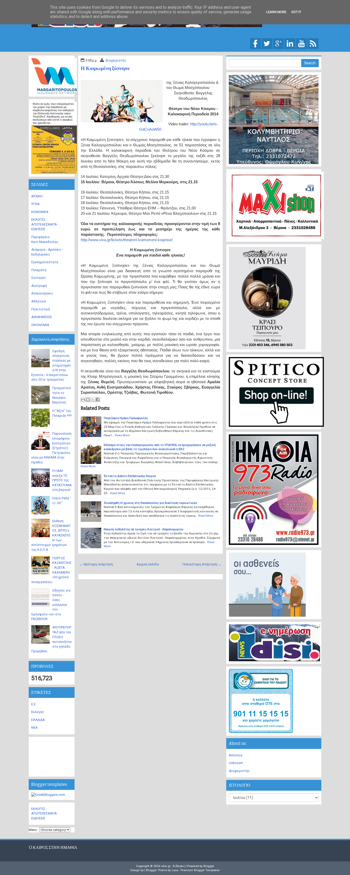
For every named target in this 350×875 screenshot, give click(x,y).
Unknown (236, 763)
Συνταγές (38, 278)
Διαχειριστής (115, 60)
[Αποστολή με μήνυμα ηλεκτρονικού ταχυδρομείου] (83, 399)
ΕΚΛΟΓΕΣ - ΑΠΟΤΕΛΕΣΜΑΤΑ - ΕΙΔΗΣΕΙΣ (45, 224)
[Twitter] (267, 43)
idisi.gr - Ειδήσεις (173, 866)
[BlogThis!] (87, 399)
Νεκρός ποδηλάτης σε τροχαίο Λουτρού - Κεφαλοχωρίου (143, 529)
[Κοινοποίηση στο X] (92, 399)
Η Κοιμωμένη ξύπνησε (105, 68)
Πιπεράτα (38, 270)
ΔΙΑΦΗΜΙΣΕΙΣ (41, 317)
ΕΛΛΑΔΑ (38, 720)
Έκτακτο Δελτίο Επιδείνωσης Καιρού (130, 476)
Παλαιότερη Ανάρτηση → (201, 564)
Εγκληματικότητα (44, 262)
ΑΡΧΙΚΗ (37, 196)
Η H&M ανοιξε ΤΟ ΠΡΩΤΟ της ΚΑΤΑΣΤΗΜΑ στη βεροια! (62, 480)
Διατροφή (39, 286)
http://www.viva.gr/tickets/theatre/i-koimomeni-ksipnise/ (127, 240)
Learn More (276, 12)
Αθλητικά (38, 301)
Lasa (175, 870)
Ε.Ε (33, 704)
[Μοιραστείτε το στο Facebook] (97, 399)
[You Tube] (301, 43)
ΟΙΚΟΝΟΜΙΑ (40, 325)
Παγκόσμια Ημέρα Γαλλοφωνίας (126, 418)
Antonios (235, 755)
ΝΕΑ (34, 727)
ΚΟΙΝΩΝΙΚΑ (39, 212)
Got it (296, 12)
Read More (122, 435)
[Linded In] (290, 43)
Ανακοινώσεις (42, 293)
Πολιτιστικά (40, 309)
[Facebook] (255, 43)
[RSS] (313, 43)
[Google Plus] (278, 43)
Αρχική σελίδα (148, 564)
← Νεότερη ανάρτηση (96, 564)
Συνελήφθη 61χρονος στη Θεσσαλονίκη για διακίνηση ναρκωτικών (150, 503)
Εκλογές (37, 712)
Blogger (208, 866)
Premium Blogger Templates (200, 870)
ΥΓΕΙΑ (35, 204)
